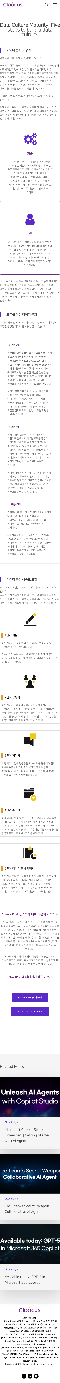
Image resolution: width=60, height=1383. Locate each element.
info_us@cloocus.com (44, 1324)
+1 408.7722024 (16, 1324)
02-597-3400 (47, 1341)
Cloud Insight (11, 1122)
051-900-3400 (46, 1351)
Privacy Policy (30, 1361)
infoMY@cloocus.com (44, 1334)
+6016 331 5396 (17, 1334)
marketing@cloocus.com (33, 1344)
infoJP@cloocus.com (48, 1357)
